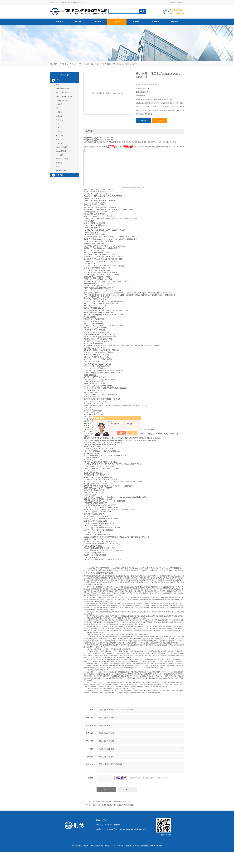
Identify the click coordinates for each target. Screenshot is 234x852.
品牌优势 (59, 163)
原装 (57, 128)
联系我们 (180, 2)
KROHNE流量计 (61, 170)
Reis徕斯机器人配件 (62, 100)
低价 (57, 124)
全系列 (58, 167)
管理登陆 (152, 846)
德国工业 (59, 116)
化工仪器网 (144, 846)
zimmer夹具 (59, 155)
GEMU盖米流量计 (62, 147)
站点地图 (159, 846)
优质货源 (59, 131)
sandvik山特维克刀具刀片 (64, 96)
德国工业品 (59, 120)
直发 (57, 139)
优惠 (57, 108)
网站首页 (59, 21)
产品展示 (117, 21)
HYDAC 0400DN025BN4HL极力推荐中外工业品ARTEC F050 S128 (113, 805)
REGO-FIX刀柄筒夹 (62, 92)
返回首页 (173, 2)
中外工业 (79, 64)
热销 (57, 85)
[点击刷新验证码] (120, 778)
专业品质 (59, 104)
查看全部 (59, 175)
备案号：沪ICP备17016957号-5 (114, 846)
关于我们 (78, 21)
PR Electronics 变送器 (62, 88)
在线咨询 (155, 21)
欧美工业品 (59, 135)
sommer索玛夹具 (61, 151)
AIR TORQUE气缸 (62, 159)
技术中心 (136, 21)
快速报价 (59, 143)
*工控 (71, 64)
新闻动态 (97, 21)
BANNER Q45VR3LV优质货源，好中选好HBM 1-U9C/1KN (111, 801)
